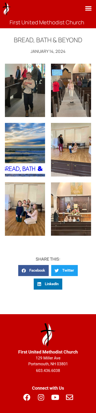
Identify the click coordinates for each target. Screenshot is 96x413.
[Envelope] (69, 397)
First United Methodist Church (47, 22)
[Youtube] (55, 397)
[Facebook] (26, 397)
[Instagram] (41, 397)
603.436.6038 (48, 370)
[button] (88, 8)
